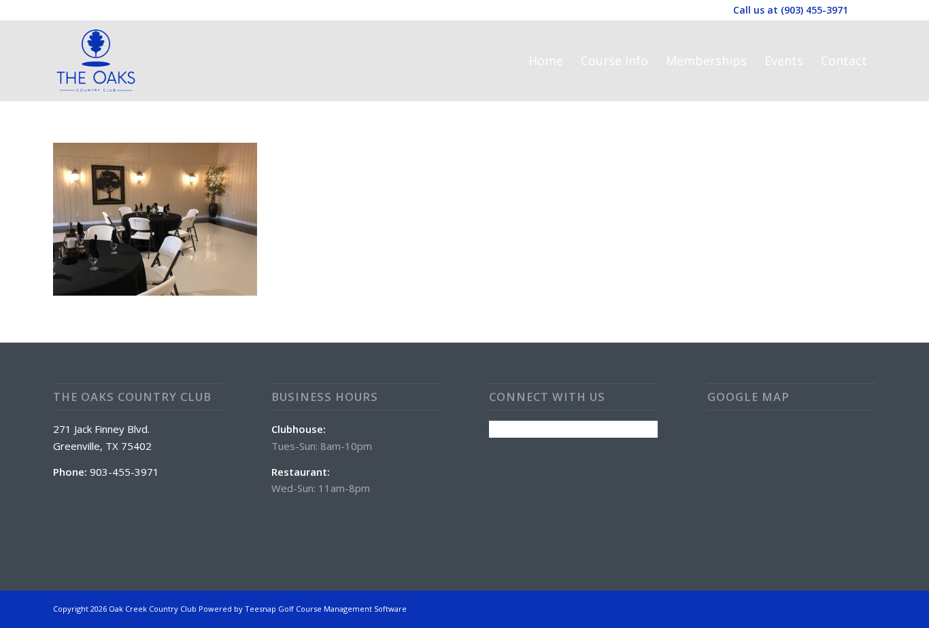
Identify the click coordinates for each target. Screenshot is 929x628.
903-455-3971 (124, 471)
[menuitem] (546, 60)
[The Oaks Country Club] (96, 60)
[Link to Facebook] (866, 10)
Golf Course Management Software (342, 609)
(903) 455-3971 (814, 9)
